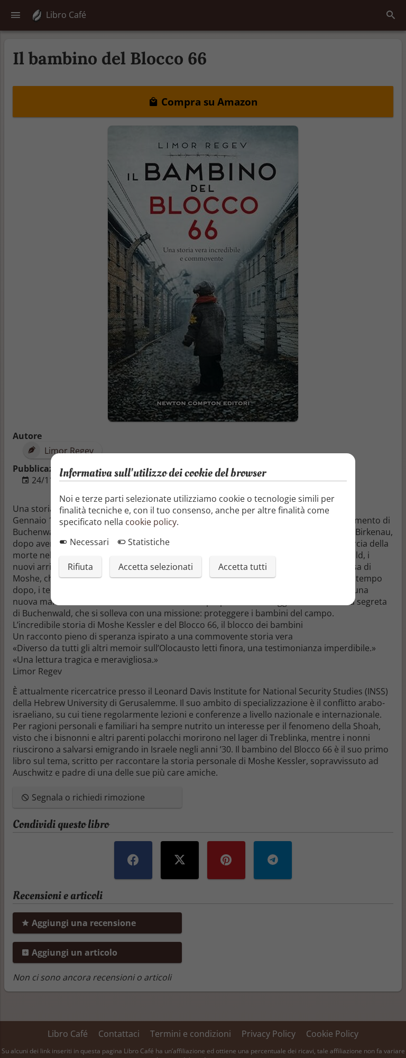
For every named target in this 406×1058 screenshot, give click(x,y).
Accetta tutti (242, 567)
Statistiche (148, 542)
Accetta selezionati (155, 567)
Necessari (88, 542)
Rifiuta (80, 567)
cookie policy (151, 522)
